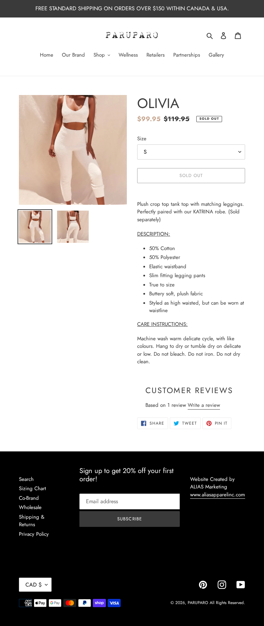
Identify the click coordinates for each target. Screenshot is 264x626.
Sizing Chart (32, 488)
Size (141, 138)
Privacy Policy (34, 534)
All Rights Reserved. (227, 603)
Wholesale (30, 507)
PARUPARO (198, 603)
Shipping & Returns (31, 521)
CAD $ (33, 585)
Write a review (204, 405)
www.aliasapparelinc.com (217, 494)
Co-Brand (29, 498)
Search (26, 479)
